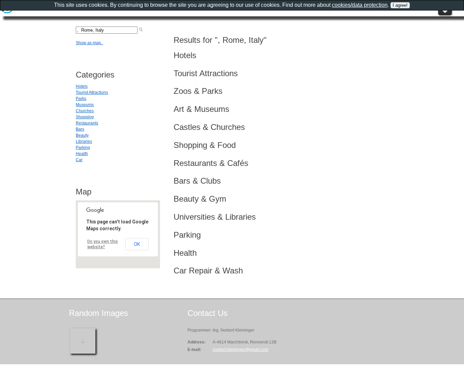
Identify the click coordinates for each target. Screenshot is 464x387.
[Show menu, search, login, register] (445, 15)
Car (79, 159)
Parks (81, 98)
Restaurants (87, 123)
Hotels (82, 86)
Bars (80, 129)
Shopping (85, 117)
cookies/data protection (360, 5)
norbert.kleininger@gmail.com (240, 349)
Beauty (82, 135)
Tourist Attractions (92, 92)
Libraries (84, 141)
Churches (85, 110)
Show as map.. (89, 42)
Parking (83, 147)
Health (82, 153)
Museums (85, 104)
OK (137, 244)
